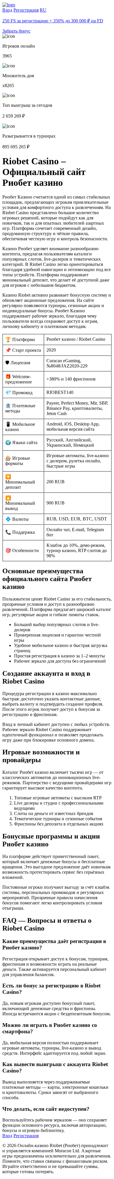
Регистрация (26, 10)
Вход (7, 10)
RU (43, 10)
